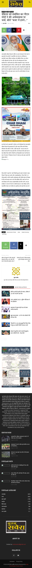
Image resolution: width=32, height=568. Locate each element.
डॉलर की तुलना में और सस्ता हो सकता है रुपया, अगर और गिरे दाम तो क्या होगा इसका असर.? (8, 259)
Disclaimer (12, 561)
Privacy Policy (19, 561)
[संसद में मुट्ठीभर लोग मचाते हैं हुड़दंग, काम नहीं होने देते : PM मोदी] (6, 332)
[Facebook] (9, 30)
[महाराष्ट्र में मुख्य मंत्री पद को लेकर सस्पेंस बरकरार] (6, 309)
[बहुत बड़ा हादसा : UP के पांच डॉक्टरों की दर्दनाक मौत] (6, 316)
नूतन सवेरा (4, 23)
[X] (13, 30)
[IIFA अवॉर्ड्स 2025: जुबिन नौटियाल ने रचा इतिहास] (6, 301)
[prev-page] (3, 339)
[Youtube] (18, 555)
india (19, 232)
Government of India (11, 232)
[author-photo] (16, 275)
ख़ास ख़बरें (8, 9)
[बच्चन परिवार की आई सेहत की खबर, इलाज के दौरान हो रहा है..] (6, 474)
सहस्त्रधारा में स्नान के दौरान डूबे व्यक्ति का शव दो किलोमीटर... (20, 445)
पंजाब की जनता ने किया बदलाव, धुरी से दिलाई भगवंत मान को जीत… (23, 259)
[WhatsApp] (4, 30)
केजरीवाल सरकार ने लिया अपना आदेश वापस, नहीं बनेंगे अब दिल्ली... (20, 482)
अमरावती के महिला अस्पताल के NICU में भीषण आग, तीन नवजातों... (20, 437)
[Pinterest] (18, 30)
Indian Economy (25, 232)
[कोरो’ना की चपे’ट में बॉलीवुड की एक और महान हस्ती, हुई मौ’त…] (6, 467)
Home (3, 9)
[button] (2, 2)
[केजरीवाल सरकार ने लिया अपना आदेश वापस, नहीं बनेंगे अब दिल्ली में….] (6, 482)
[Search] (29, 2)
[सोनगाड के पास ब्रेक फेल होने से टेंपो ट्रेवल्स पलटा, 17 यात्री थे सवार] (6, 454)
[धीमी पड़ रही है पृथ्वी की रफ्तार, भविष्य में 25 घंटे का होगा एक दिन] (6, 293)
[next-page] (5, 339)
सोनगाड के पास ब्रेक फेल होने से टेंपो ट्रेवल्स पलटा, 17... (20, 453)
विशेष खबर (11, 11)
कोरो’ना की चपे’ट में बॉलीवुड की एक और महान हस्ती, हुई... (19, 466)
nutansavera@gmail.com (19, 544)
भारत (7, 11)
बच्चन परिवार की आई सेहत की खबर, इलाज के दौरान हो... (20, 474)
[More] (23, 30)
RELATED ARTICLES (8, 287)
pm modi (4, 234)
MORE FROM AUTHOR (21, 287)
